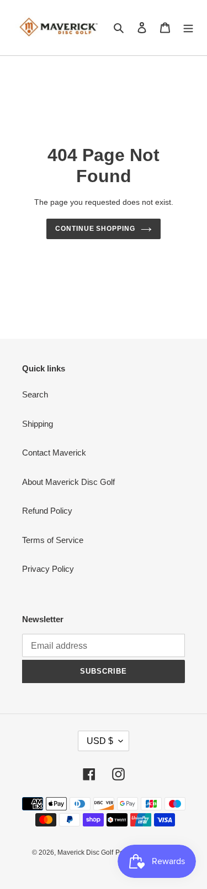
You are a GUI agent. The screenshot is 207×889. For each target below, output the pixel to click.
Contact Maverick (54, 452)
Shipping (37, 423)
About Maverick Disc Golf (68, 482)
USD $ (100, 741)
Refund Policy (47, 510)
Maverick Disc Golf (85, 852)
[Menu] (188, 28)
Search (35, 394)
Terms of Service (52, 540)
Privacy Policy (48, 568)
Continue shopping (95, 228)
